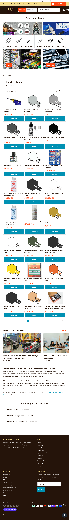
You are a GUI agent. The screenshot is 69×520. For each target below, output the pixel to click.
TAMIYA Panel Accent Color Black (13, 165)
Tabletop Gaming (42, 461)
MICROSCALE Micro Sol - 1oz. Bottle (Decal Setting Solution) (13, 194)
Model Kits (40, 450)
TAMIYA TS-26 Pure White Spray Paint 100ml (54, 194)
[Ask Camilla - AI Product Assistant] (64, 515)
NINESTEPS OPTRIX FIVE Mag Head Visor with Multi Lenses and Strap (55, 307)
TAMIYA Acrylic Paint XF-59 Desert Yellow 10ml (34, 307)
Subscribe (41, 490)
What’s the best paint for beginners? (20, 416)
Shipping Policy (8, 485)
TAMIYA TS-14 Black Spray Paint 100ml (12, 307)
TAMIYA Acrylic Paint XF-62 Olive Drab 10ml (33, 251)
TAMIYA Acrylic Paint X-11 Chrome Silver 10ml (33, 111)
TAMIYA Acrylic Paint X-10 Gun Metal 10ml (14, 138)
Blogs (5, 477)
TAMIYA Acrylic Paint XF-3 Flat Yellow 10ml (12, 279)
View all (63, 331)
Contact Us (6, 475)
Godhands (55, 393)
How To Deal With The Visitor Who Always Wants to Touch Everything (20, 357)
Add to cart (14, 118)
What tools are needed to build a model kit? (22, 422)
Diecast (39, 458)
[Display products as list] (62, 91)
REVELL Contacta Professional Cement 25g (12, 111)
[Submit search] (57, 9)
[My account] (64, 10)
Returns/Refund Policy (10, 488)
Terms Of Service (8, 482)
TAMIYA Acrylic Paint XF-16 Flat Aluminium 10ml (53, 111)
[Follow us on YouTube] (14, 506)
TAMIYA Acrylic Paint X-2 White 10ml (34, 165)
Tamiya (46, 393)
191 (40, 321)
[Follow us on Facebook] (4, 506)
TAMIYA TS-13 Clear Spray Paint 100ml (12, 251)
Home (4, 75)
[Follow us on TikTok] (17, 506)
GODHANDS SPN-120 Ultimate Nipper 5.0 (53, 166)
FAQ (4, 495)
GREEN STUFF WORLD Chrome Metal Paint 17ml (34, 138)
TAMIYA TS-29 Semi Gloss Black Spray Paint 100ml (54, 251)
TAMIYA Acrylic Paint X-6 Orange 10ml (54, 279)
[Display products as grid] (59, 91)
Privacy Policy (7, 490)
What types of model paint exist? (18, 410)
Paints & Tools (11, 75)
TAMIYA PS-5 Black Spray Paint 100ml (33, 194)
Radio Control (41, 445)
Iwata (50, 393)
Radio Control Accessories (45, 448)
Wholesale (6, 480)
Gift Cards (6, 493)
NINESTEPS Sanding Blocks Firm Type (33, 279)
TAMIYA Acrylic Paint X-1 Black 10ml (54, 138)
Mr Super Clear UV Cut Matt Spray (33, 221)
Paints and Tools (42, 453)
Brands (39, 466)
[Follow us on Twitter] (8, 506)
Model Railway (41, 456)
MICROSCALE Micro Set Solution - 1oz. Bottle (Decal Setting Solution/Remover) (13, 223)
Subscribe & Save (59, 4)
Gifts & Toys (41, 463)
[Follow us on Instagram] (11, 506)
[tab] (22, 9)
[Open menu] (4, 9)
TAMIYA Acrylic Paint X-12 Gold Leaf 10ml (55, 222)
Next (60, 321)
